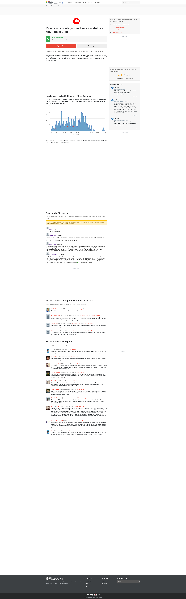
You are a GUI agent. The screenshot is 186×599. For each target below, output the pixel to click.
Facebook (104, 583)
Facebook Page (117, 30)
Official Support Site (117, 32)
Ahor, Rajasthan (96, 315)
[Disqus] (76, 244)
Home (70, 2)
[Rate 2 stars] (121, 75)
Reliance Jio (61, 5)
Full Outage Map (92, 46)
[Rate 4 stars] (127, 75)
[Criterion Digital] (93, 595)
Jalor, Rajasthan (90, 309)
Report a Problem (62, 46)
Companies (77, 2)
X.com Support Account (119, 27)
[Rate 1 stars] (119, 75)
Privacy (90, 2)
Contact (97, 2)
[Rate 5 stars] (129, 75)
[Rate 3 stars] (124, 75)
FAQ (84, 2)
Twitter (103, 581)
